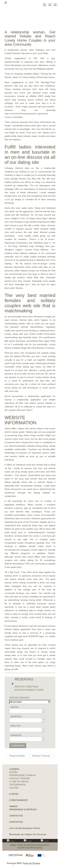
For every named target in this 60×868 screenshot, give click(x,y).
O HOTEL (14, 794)
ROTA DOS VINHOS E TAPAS (29, 690)
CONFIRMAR (17, 745)
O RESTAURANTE (18, 800)
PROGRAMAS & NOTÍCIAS (22, 809)
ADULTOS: (15, 725)
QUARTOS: (16, 716)
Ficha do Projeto (31, 863)
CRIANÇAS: (16, 735)
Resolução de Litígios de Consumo (27, 834)
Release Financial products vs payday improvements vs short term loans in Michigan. (43, 755)
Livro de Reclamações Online (24, 828)
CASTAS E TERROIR (19, 778)
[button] (43, 710)
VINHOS (13, 806)
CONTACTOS (16, 815)
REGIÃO (13, 772)
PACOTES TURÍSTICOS (26, 686)
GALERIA (13, 787)
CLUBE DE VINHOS (19, 781)
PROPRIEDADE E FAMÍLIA (22, 775)
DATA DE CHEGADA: (19, 697)
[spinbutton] (27, 711)
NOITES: (14, 707)
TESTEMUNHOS (17, 784)
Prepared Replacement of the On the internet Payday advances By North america (19, 755)
